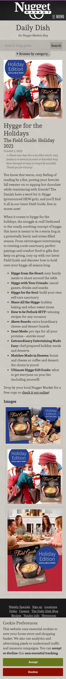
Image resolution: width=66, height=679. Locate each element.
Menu (59, 16)
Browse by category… (34, 54)
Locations (50, 607)
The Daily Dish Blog (45, 611)
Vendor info (31, 615)
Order (13, 611)
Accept (33, 662)
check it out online (35, 392)
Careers (24, 611)
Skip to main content (17, 3)
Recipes (16, 615)
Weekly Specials (19, 607)
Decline (33, 672)
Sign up (37, 607)
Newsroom (49, 615)
